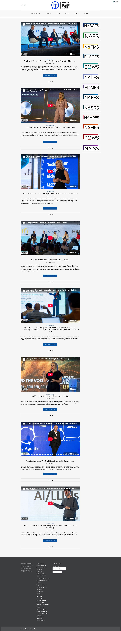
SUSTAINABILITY (41, 585)
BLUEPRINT (39, 569)
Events (76, 13)
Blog (58, 13)
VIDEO (47, 59)
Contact (87, 13)
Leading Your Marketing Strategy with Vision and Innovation (50, 127)
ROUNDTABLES (40, 617)
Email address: (56, 566)
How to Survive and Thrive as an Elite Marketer (50, 259)
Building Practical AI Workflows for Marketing (50, 396)
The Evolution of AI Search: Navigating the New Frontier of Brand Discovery (50, 526)
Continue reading (50, 75)
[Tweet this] (50, 81)
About (67, 13)
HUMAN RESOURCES (42, 587)
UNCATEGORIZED (41, 620)
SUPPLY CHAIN (40, 602)
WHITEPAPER (40, 571)
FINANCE (39, 582)
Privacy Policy (33, 628)
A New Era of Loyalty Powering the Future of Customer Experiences (50, 193)
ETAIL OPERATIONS (41, 584)
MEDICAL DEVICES (41, 575)
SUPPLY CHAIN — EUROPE (43, 613)
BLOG (38, 576)
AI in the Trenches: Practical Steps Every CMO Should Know (50, 461)
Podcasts (48, 13)
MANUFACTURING (41, 565)
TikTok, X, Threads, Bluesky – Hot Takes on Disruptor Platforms (50, 61)
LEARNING (39, 589)
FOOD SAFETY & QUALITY (43, 578)
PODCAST (39, 615)
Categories (35, 13)
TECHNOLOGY (40, 591)
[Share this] (48, 81)
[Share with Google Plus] (52, 81)
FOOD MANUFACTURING (43, 580)
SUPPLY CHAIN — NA (41, 567)
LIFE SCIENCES (40, 573)
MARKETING (51, 59)
